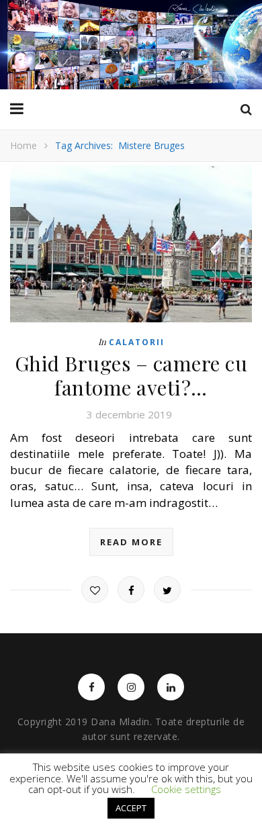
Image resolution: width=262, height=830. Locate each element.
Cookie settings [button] (186, 789)
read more (131, 542)
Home (23, 145)
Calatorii (137, 342)
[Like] (94, 589)
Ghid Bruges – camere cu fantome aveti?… (131, 375)
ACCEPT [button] (131, 808)
